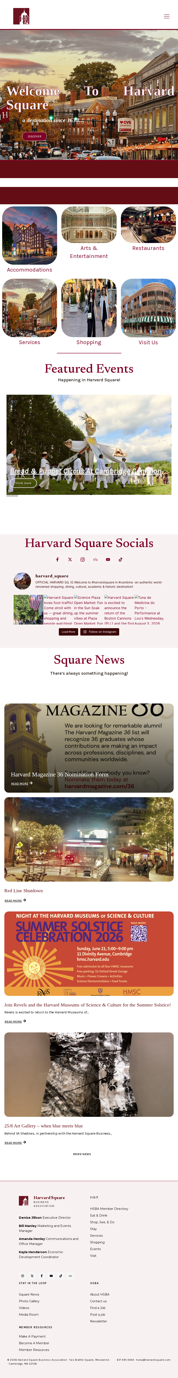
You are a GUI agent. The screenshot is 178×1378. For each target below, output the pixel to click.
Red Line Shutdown (23, 890)
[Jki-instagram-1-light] (82, 559)
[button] (11, 443)
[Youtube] (108, 559)
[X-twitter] (70, 559)
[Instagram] (22, 1276)
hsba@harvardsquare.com (153, 1359)
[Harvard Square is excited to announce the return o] (119, 610)
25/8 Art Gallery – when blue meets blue (43, 1125)
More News (82, 1154)
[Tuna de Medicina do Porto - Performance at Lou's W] (149, 610)
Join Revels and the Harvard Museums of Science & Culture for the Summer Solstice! (87, 1005)
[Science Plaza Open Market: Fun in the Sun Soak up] (89, 610)
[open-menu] (166, 17)
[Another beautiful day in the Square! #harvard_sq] (28, 610)
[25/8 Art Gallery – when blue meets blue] (89, 1074)
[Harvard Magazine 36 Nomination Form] (89, 748)
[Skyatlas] (95, 559)
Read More (19, 784)
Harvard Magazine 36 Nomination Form (60, 774)
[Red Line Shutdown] (89, 839)
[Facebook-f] (57, 559)
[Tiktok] (120, 559)
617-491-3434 (125, 1359)
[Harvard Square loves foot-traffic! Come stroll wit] (59, 610)
